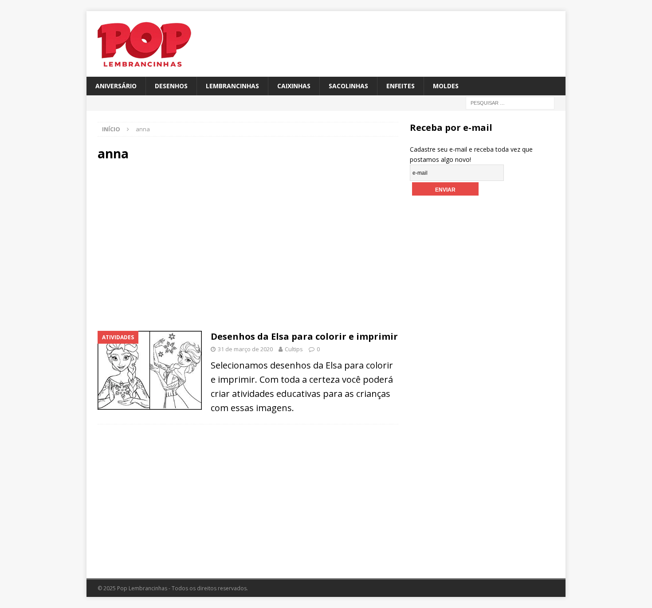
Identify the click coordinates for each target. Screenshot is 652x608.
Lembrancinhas (232, 86)
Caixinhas (293, 86)
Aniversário (116, 86)
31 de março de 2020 (245, 349)
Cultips (294, 349)
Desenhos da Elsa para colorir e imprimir (304, 336)
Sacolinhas (348, 86)
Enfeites (400, 86)
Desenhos (171, 86)
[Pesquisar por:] (510, 102)
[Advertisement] (172, 245)
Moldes (446, 86)
